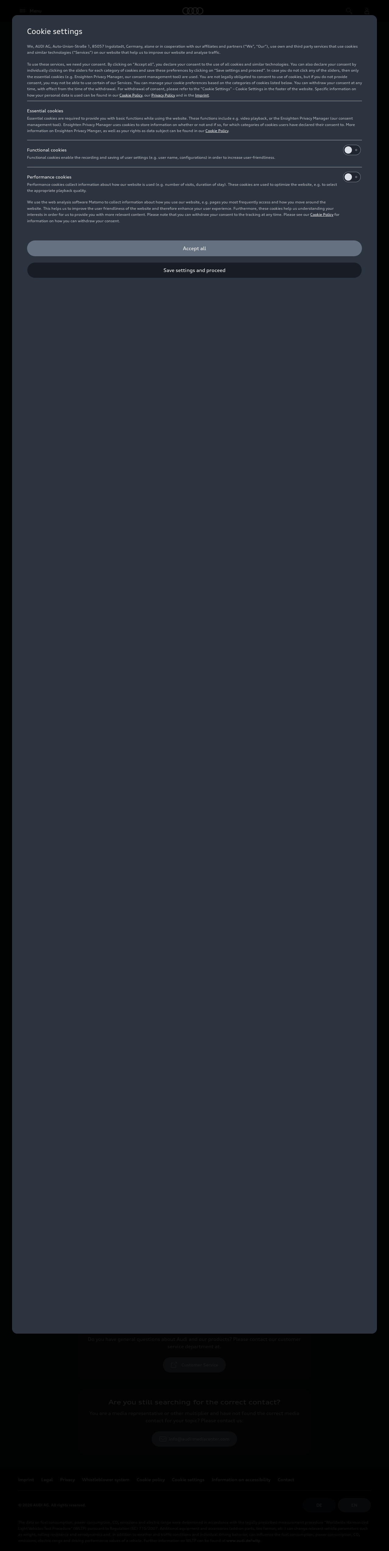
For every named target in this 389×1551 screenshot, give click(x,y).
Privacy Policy (163, 95)
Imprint (202, 95)
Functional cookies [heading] (47, 149)
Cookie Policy (130, 95)
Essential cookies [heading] (45, 110)
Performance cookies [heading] (49, 176)
